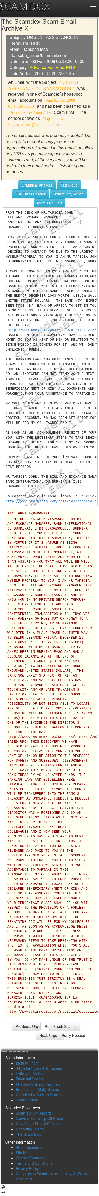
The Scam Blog (28, 1134)
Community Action (68, 194)
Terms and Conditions (34, 1163)
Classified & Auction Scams (38, 1094)
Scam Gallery (27, 1099)
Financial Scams (29, 1078)
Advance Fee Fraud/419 (52, 67)
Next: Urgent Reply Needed (51, 1035)
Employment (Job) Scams (37, 1089)
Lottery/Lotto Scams (32, 1073)
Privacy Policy (27, 1168)
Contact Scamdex (30, 1157)
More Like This (49, 202)
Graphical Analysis (37, 185)
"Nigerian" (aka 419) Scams (39, 1068)
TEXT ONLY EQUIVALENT (28, 513)
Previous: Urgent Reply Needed (28, 1026)
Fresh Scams (64, 1026)
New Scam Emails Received (39, 1123)
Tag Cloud (69, 185)
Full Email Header (30, 194)
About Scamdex (29, 1147)
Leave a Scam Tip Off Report (40, 1118)
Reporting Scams (30, 1128)
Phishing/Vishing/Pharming (38, 1084)
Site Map (23, 1152)
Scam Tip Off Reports (34, 1113)
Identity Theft (27, 1063)
